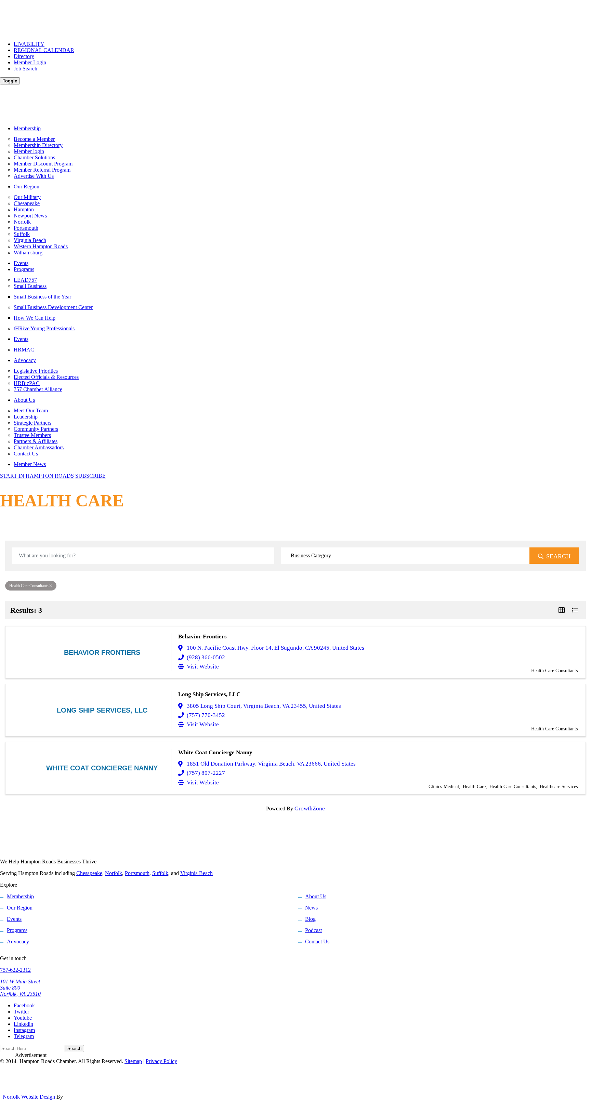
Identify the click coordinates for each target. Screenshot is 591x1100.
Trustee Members (32, 435)
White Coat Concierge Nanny (215, 752)
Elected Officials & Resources (46, 377)
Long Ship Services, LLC (209, 694)
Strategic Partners (32, 423)
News (311, 908)
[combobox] (405, 555)
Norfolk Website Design (29, 1097)
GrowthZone (309, 808)
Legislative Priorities (36, 371)
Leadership (26, 417)
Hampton (24, 209)
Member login (29, 151)
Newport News (30, 215)
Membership (27, 128)
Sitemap (133, 1061)
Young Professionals (44, 328)
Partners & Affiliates (35, 441)
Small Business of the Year (42, 297)
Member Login (30, 62)
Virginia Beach (30, 240)
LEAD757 (25, 280)
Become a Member (34, 139)
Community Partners (36, 429)
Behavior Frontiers (202, 636)
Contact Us (26, 453)
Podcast (313, 930)
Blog (310, 919)
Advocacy (25, 360)
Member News (30, 464)
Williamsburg (28, 252)
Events (21, 263)
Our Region (26, 186)
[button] (561, 610)
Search (558, 556)
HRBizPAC (27, 383)
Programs (24, 269)
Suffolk (22, 234)
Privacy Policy (161, 1061)
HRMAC (24, 350)
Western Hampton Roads (41, 246)
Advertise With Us (34, 176)
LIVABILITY (29, 44)
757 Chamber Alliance (38, 389)
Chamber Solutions (34, 157)
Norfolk (22, 222)
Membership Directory (38, 145)
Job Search (25, 68)
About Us (24, 400)
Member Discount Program (43, 164)
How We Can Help (34, 318)
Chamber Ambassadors (39, 447)
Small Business (30, 286)
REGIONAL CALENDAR (44, 50)
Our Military (27, 197)
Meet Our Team (31, 410)
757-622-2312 (15, 970)
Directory (24, 56)
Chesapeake (27, 203)
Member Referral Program (42, 170)
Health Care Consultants (29, 585)
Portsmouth (26, 228)
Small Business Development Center (53, 307)
